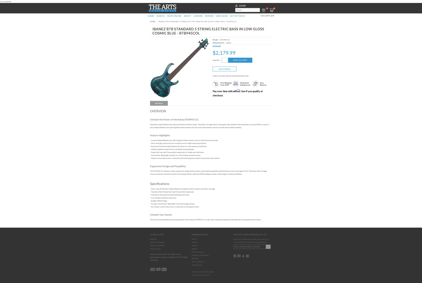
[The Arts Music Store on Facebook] (239, 257)
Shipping (153, 239)
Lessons (195, 242)
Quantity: (216, 60)
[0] (271, 11)
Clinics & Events (198, 252)
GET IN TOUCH (237, 16)
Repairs (194, 249)
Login (242, 6)
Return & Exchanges (157, 242)
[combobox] (247, 10)
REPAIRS (209, 16)
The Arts (162, 8)
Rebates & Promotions (200, 255)
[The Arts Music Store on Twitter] (235, 257)
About (194, 239)
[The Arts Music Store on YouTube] (243, 257)
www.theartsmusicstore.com (201, 275)
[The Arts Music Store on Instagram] (247, 257)
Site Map (195, 258)
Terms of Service (198, 262)
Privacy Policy (155, 249)
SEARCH (160, 16)
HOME (151, 16)
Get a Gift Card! (267, 15)
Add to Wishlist (225, 69)
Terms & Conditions (157, 245)
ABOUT (187, 16)
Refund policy (197, 265)
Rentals (194, 245)
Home (152, 21)
